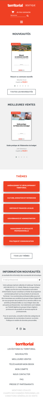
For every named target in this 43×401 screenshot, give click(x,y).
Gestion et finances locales (21, 208)
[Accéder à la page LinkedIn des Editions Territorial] (25, 329)
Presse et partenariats (21, 384)
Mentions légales (21, 390)
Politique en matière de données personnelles (21, 320)
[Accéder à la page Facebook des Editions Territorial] (17, 329)
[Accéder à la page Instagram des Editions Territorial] (21, 329)
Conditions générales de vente (21, 396)
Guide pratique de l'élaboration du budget (21, 145)
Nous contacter (21, 374)
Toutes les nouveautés (21, 92)
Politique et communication (21, 241)
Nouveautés (21, 354)
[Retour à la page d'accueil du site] (21, 5)
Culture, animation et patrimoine (21, 198)
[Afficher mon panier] (12, 12)
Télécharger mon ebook (21, 364)
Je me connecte (23, 12)
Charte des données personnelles (21, 393)
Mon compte (21, 369)
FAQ (21, 379)
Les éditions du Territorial (21, 349)
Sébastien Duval (21, 80)
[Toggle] (21, 22)
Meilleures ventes (21, 359)
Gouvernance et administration (21, 218)
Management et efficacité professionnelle (21, 230)
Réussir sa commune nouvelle (21, 77)
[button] (15, 86)
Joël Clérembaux (22, 149)
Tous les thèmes (21, 256)
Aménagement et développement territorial (21, 186)
